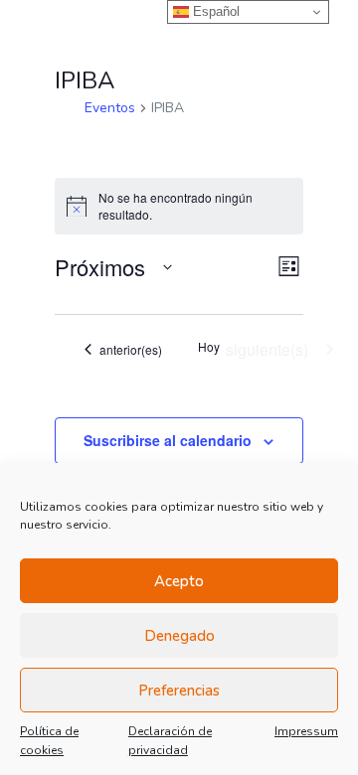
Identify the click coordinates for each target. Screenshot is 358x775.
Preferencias (179, 690)
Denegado (179, 636)
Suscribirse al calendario (168, 440)
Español (214, 11)
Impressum (306, 731)
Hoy (209, 347)
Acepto (179, 581)
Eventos (110, 107)
